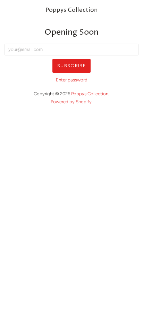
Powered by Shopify (71, 101)
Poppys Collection (71, 10)
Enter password (71, 79)
